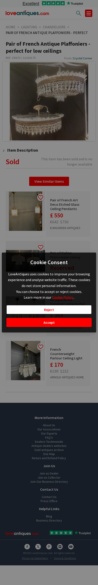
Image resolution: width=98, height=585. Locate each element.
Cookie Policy (63, 297)
